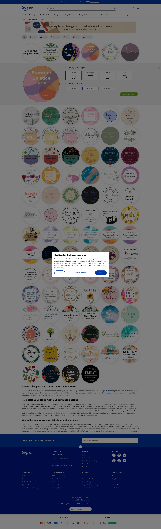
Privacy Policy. (59, 268)
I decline (60, 273)
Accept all (100, 273)
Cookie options (80, 272)
